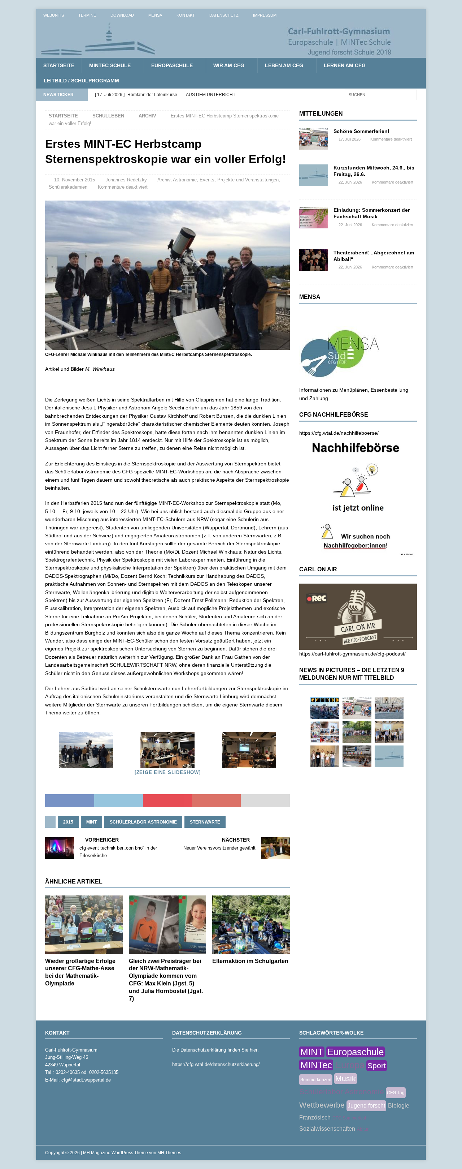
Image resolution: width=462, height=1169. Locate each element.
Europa (350, 1065)
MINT (91, 822)
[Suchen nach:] (381, 94)
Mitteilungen (321, 114)
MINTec (316, 1065)
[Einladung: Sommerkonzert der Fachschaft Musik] (313, 217)
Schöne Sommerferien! (361, 131)
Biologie (398, 1106)
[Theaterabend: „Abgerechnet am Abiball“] (313, 260)
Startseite (58, 65)
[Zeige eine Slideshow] (168, 772)
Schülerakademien (68, 187)
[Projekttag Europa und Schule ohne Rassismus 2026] (357, 756)
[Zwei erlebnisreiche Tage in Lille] (357, 732)
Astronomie (185, 179)
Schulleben (108, 116)
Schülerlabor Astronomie (143, 822)
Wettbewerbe (322, 1105)
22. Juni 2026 (350, 182)
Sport (376, 1065)
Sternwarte (205, 822)
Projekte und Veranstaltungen (248, 179)
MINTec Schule (110, 65)
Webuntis (53, 15)
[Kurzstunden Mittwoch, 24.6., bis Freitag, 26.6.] (313, 175)
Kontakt (185, 15)
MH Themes (169, 1152)
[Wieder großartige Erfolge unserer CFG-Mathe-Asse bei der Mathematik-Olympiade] (84, 924)
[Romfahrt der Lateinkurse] (389, 708)
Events (207, 179)
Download (122, 15)
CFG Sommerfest (349, 1118)
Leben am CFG (284, 65)
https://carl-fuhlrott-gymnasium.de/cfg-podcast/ (352, 654)
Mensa (155, 15)
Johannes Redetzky (126, 179)
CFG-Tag (396, 1092)
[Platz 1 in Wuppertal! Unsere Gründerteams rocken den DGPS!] (324, 756)
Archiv (163, 179)
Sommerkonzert (315, 1079)
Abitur (363, 1129)
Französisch (315, 1117)
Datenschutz (224, 15)
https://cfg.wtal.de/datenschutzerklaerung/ (216, 1064)
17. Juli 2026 (350, 139)
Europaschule (172, 65)
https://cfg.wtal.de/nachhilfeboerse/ (339, 433)
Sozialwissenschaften (327, 1129)
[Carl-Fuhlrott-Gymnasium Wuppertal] (216, 54)
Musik (345, 1078)
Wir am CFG (228, 65)
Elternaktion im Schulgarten (250, 961)
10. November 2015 (74, 179)
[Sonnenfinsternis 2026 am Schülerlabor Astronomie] (324, 708)
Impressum (264, 15)
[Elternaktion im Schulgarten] (251, 924)
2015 (68, 822)
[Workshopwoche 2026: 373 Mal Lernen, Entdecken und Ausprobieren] (324, 732)
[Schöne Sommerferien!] (313, 139)
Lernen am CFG (345, 65)
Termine (87, 15)
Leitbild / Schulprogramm (81, 80)
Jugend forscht (366, 1106)
